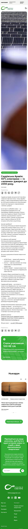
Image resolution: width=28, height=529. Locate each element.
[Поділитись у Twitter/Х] (5, 193)
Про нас (3, 503)
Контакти (4, 512)
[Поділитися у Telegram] (15, 193)
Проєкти (3, 506)
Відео (15, 520)
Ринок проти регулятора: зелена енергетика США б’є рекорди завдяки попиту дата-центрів (12, 404)
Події (15, 514)
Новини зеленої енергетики (9, 172)
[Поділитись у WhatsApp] (12, 193)
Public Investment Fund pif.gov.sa (10, 320)
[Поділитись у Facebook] (2, 193)
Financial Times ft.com (7, 316)
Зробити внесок (22, 2)
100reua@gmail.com (14, 493)
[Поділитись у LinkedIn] (9, 193)
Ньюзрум (3, 509)
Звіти (15, 517)
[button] (21, 379)
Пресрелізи (17, 510)
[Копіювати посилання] (19, 193)
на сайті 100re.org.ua (16, 323)
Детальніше (6, 357)
